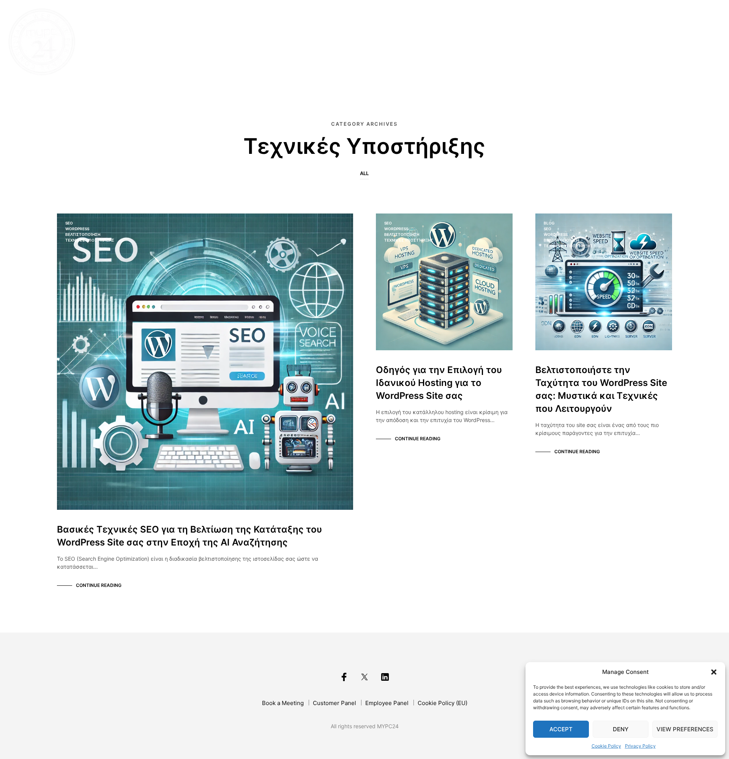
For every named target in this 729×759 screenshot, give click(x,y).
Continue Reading (99, 585)
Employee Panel (387, 703)
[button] (714, 672)
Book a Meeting (283, 703)
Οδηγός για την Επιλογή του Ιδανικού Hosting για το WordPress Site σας (439, 382)
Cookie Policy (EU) (442, 703)
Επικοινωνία (675, 42)
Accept (561, 729)
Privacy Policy (640, 746)
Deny (620, 729)
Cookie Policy (606, 746)
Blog (634, 42)
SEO (69, 223)
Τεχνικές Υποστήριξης (89, 240)
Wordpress (77, 228)
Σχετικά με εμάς (539, 42)
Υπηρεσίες (597, 42)
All (364, 173)
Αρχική (488, 42)
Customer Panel (334, 703)
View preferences (684, 729)
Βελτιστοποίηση (82, 234)
